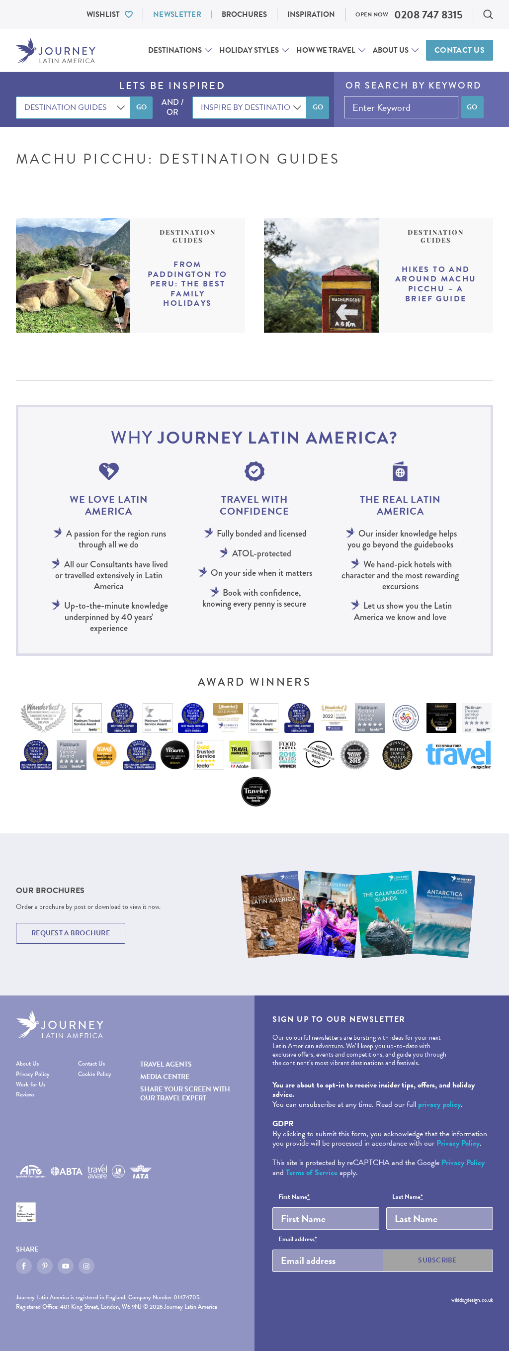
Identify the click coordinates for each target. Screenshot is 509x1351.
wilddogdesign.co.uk (472, 1300)
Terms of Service (312, 1172)
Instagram (86, 1266)
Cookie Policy (94, 1074)
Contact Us (459, 50)
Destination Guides (188, 236)
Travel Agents (166, 1064)
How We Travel (325, 50)
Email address (297, 1240)
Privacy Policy (33, 1074)
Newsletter (177, 14)
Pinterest (45, 1266)
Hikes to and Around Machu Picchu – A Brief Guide (436, 284)
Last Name (407, 1197)
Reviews (25, 1094)
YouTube (66, 1266)
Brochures (244, 14)
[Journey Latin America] (55, 50)
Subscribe (437, 1260)
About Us (391, 50)
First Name (294, 1197)
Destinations (175, 50)
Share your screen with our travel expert (185, 1093)
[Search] (488, 14)
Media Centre (164, 1077)
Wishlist (103, 14)
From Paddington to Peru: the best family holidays (187, 284)
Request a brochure (70, 933)
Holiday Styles (249, 50)
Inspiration (311, 14)
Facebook (24, 1266)
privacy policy (439, 1104)
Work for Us (30, 1084)
